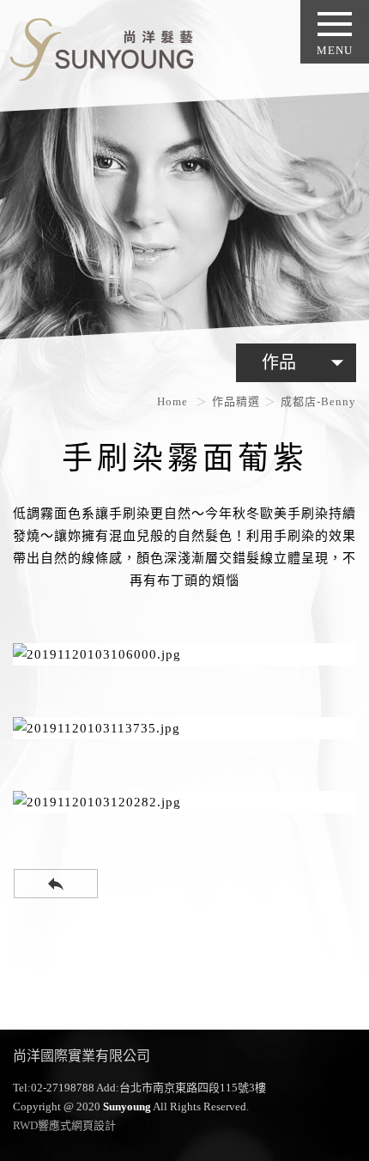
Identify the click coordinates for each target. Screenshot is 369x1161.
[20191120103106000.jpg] (184, 654)
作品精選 (236, 401)
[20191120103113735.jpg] (184, 728)
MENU (335, 50)
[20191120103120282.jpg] (184, 802)
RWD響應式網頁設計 (64, 1125)
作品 (307, 362)
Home (172, 401)
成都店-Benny (318, 401)
